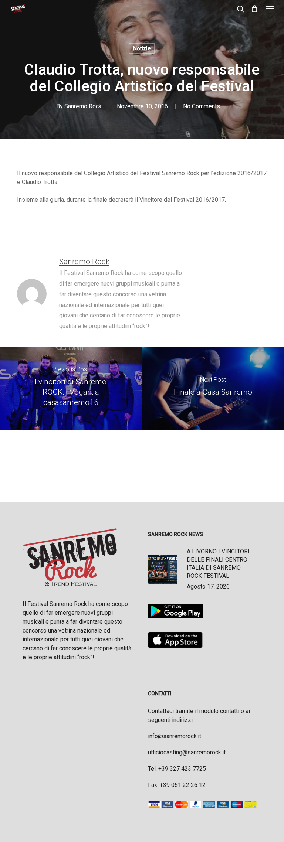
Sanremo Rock (83, 106)
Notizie (142, 48)
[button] (270, 9)
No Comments (201, 106)
